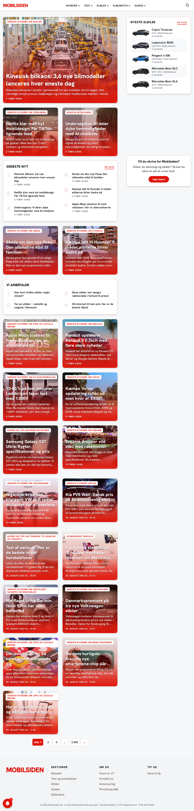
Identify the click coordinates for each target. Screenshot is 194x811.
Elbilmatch (120, 5)
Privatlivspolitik (108, 789)
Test (87, 5)
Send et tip (154, 773)
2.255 (74, 742)
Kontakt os (106, 779)
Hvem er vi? (106, 773)
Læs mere (159, 179)
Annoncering (107, 784)
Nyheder (71, 5)
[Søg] (187, 5)
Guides (139, 5)
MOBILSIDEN (15, 5)
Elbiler (101, 5)
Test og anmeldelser (64, 779)
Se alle (109, 166)
